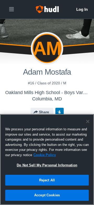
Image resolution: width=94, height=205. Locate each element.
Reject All (47, 180)
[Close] (87, 121)
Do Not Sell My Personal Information (47, 165)
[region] (47, 159)
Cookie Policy (44, 155)
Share (44, 112)
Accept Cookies (47, 195)
